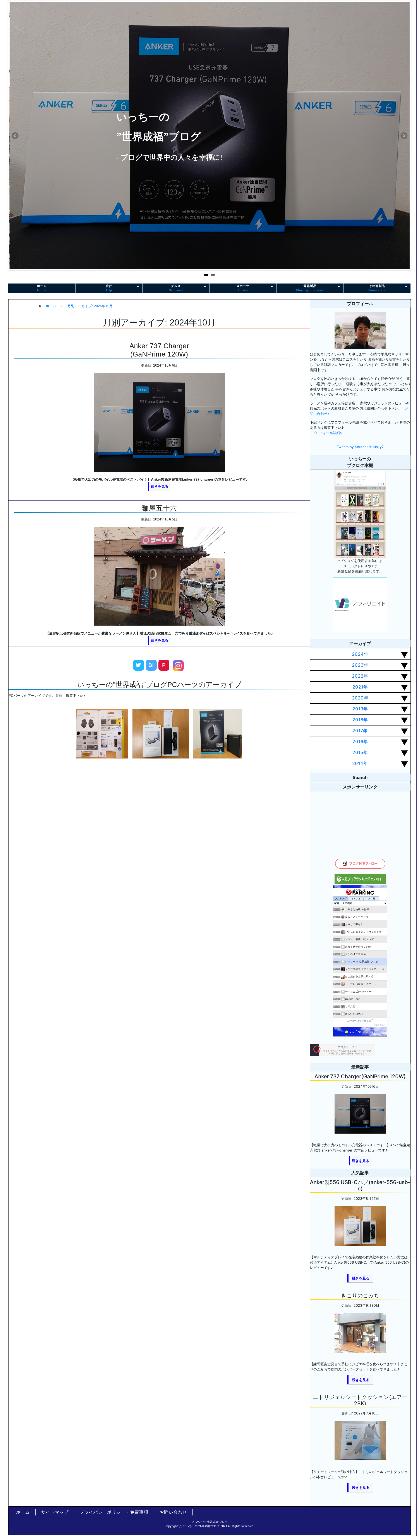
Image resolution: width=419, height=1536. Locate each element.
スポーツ (242, 288)
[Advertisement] (159, 840)
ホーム (42, 288)
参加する (379, 1025)
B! (151, 665)
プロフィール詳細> (327, 433)
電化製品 (310, 288)
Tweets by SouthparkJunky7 (360, 447)
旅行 (109, 288)
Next (403, 135)
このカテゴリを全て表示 (360, 1020)
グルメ (176, 288)
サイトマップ (55, 1512)
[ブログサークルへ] (342, 1050)
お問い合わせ (173, 1512)
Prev (15, 135)
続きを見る (159, 486)
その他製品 (377, 288)
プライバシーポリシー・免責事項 (114, 1512)
